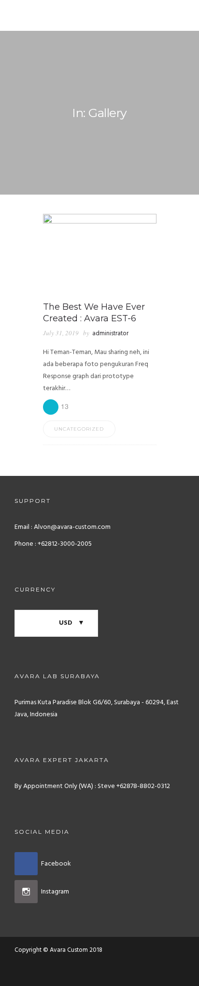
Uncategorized (79, 429)
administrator (110, 334)
